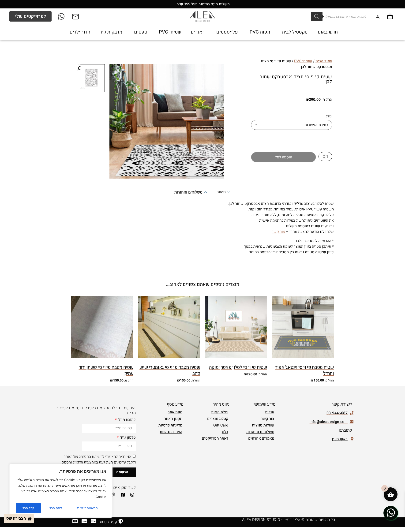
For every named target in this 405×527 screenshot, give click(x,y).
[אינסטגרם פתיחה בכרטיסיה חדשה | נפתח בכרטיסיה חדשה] (130, 495)
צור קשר (278, 232)
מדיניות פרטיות (170, 425)
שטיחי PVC (170, 32)
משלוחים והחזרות (260, 432)
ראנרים (198, 32)
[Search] (316, 16)
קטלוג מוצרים (217, 419)
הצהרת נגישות (171, 432)
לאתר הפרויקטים (215, 438)
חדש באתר (327, 32)
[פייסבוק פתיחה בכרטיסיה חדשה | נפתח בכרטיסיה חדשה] (121, 495)
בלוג (225, 432)
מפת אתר (175, 412)
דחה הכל (55, 508)
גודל (329, 116)
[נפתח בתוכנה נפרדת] (76, 16)
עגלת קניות (219, 412)
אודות (269, 412)
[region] (60, 491)
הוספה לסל (283, 157)
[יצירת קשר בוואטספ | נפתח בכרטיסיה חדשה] (390, 512)
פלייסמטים (227, 32)
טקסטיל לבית (295, 32)
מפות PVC (260, 32)
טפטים (140, 32)
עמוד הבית (323, 61)
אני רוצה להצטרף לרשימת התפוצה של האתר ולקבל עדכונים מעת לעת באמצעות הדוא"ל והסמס (99, 459)
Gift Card (220, 425)
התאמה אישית (87, 508)
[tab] (223, 192)
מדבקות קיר (111, 32)
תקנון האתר (173, 419)
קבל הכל (28, 508)
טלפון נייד (127, 438)
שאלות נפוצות (263, 425)
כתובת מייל (126, 420)
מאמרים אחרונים (261, 438)
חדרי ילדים (80, 32)
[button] (79, 68)
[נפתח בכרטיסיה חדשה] (61, 16)
